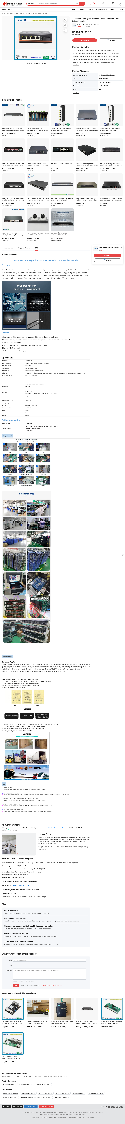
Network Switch (42, 13)
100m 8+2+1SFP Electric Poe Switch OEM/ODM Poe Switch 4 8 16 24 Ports (37, 164)
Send (15, 985)
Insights (101, 1112)
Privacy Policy (90, 1117)
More (3, 1101)
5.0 (101, 250)
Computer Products (12, 13)
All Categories (8, 9)
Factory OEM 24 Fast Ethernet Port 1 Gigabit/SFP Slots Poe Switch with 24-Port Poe (86, 199)
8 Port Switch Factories (45, 1093)
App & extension (100, 9)
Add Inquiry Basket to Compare (36, 63)
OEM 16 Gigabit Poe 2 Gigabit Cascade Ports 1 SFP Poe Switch (38, 234)
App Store (6, 1106)
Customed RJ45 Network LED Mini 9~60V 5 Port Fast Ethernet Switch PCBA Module (12, 1023)
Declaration (82, 1117)
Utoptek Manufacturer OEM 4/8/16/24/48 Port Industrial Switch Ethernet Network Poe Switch (37, 129)
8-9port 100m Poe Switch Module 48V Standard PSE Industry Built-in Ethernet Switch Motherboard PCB (112, 1023)
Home (3, 13)
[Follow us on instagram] (114, 1106)
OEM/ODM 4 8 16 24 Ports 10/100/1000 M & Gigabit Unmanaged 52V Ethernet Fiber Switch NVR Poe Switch (13, 234)
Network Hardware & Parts (28, 13)
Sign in (121, 5)
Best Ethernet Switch (79, 1093)
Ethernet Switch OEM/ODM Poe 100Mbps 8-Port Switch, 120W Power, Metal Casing (86, 164)
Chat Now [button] (112, 40)
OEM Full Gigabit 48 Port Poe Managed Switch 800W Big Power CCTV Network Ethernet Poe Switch (38, 199)
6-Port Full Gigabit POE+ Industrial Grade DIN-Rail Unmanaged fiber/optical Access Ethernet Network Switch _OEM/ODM (111, 129)
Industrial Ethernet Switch (44, 1097)
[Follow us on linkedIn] (122, 1106)
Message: (9, 970)
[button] (77, 3)
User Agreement (72, 1117)
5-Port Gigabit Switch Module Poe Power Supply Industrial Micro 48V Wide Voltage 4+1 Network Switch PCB (13, 1058)
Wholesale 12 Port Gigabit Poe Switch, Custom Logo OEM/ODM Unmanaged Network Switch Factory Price (111, 199)
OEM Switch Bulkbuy (61, 1097)
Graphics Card (25, 885)
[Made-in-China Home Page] (12, 4)
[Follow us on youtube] (117, 1106)
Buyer (81, 9)
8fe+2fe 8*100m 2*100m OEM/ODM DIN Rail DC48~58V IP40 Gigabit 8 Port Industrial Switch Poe (87, 129)
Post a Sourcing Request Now (52, 985)
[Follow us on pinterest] (120, 1106)
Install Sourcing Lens (47, 1106)
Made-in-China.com (54, 1114)
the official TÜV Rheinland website (54, 828)
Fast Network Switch (27, 1097)
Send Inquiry (84, 40)
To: (11, 965)
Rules (122, 9)
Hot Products (25, 1112)
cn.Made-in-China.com (79, 1114)
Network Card (16, 885)
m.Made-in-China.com (66, 1114)
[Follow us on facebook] (109, 1106)
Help (90, 9)
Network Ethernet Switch (10, 1097)
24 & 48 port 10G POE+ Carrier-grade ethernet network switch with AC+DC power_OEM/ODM (12, 129)
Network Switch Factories (10, 1093)
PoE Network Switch (9, 1084)
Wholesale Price (73, 1112)
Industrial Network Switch (43, 1084)
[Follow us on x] (112, 1106)
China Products (34, 1112)
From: (10, 960)
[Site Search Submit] (82, 4)
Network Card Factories (28, 1093)
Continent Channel (83, 1112)
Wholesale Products (62, 1112)
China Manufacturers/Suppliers (48, 1112)
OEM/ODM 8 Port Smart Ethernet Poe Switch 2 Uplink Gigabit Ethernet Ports (13, 199)
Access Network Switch (25, 1084)
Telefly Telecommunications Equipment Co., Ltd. (88, 24)
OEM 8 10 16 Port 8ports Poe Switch (61, 163)
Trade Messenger (31, 1106)
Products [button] (31, 4)
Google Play (17, 1106)
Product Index (93, 1112)
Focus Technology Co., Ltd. (49, 1117)
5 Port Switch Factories (62, 1093)
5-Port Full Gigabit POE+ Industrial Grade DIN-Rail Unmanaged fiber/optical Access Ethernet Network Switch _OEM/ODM (62, 129)
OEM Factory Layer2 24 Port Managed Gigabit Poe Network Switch (62, 199)
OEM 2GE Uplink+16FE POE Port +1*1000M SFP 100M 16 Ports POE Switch (61, 234)
